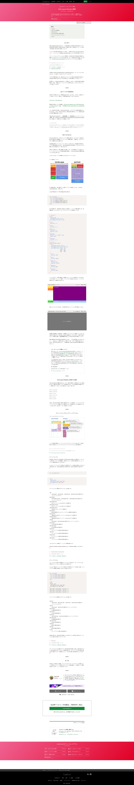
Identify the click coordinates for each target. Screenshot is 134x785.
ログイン (90, 1)
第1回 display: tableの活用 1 (56, 68)
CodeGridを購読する (67, 708)
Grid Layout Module (77, 51)
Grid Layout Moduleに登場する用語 (58, 33)
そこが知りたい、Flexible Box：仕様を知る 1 (58, 644)
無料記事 (70, 1)
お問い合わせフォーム (62, 734)
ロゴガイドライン (83, 780)
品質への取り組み (55, 780)
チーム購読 (66, 1)
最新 (60, 105)
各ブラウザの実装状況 (55, 30)
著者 (73, 1)
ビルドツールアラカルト (57, 370)
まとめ (53, 36)
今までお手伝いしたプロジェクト (72, 734)
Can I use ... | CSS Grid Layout (56, 100)
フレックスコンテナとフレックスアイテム (58, 452)
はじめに (53, 28)
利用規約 (61, 780)
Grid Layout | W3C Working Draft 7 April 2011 (66, 352)
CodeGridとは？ (59, 1)
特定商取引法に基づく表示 (75, 780)
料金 (63, 1)
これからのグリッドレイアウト (65, 6)
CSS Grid (64, 11)
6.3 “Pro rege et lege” (74, 360)
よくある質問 (77, 777)
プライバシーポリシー (67, 780)
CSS (61, 11)
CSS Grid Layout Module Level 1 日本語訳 (75, 105)
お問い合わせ (50, 780)
